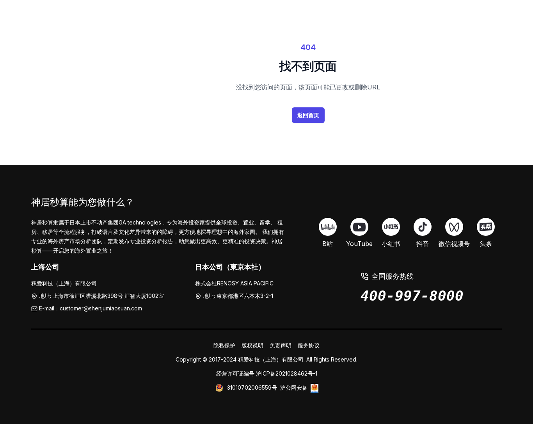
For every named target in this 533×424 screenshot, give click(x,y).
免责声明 (280, 345)
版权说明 (252, 345)
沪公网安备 (293, 387)
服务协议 (309, 345)
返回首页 (308, 115)
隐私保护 (224, 345)
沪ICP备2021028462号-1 (286, 373)
